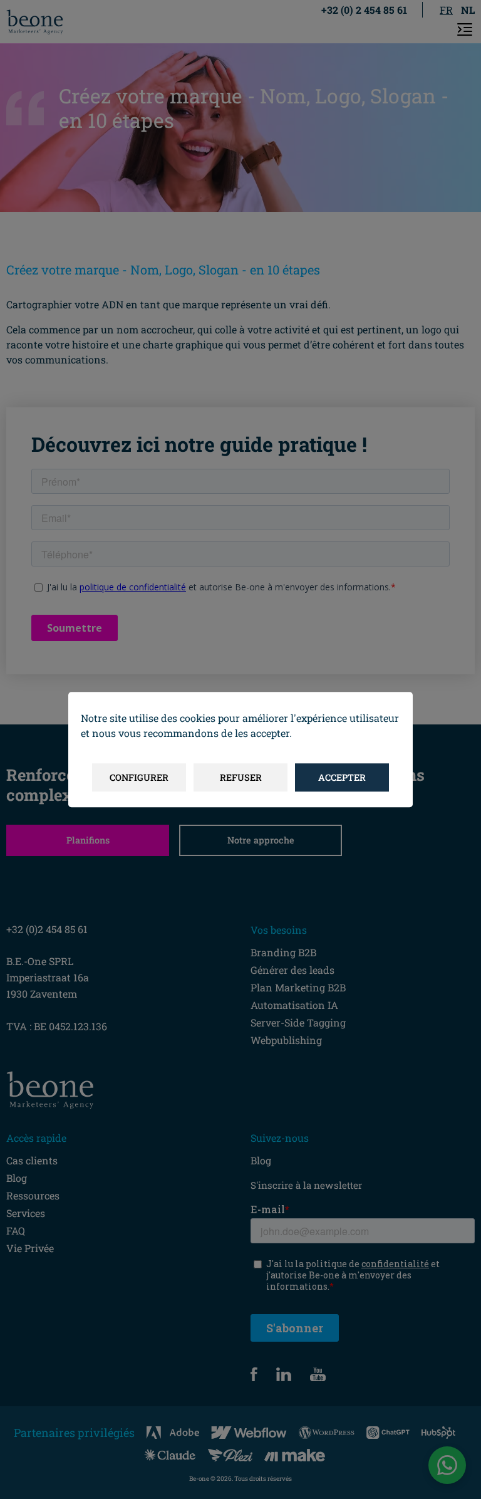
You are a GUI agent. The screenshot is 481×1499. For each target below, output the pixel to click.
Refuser (241, 777)
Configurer (139, 777)
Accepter (342, 777)
